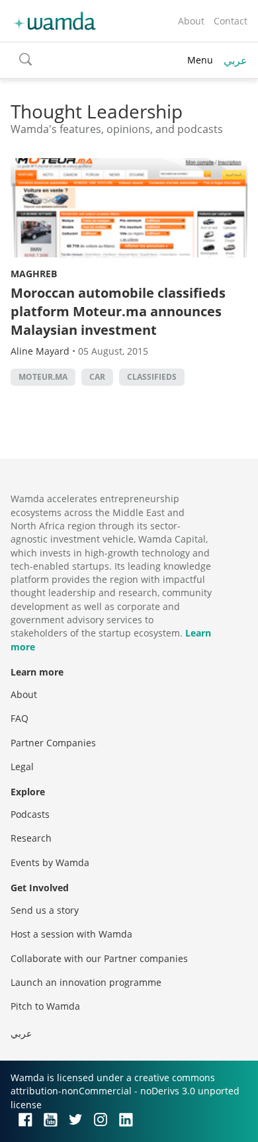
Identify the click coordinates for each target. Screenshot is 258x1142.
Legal (22, 766)
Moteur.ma (43, 376)
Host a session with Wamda (71, 934)
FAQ (19, 718)
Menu (200, 60)
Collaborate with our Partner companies (99, 958)
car (97, 376)
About (191, 21)
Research (31, 838)
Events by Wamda (50, 862)
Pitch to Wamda (45, 1006)
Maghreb (34, 273)
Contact (230, 21)
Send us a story (45, 910)
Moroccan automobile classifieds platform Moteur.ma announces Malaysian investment (118, 311)
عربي (235, 60)
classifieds (152, 376)
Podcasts (30, 814)
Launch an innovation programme (86, 982)
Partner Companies (53, 742)
